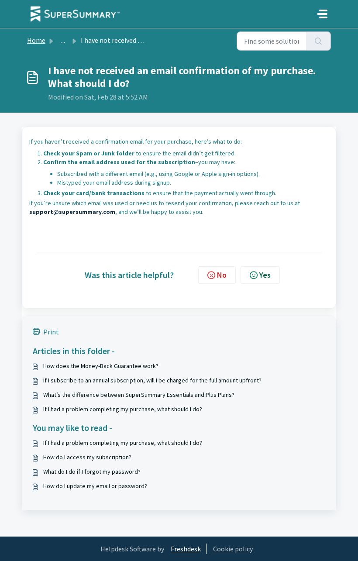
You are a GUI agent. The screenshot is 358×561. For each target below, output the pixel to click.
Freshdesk (186, 548)
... (63, 40)
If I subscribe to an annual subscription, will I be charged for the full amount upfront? (152, 380)
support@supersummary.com (72, 212)
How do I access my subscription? (87, 457)
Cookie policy (233, 548)
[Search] (318, 41)
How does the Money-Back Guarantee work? (100, 366)
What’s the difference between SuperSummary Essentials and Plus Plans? (138, 395)
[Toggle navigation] (322, 14)
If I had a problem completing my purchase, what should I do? (122, 409)
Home (36, 40)
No (222, 275)
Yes (265, 275)
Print (51, 331)
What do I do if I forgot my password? (92, 471)
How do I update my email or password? (95, 486)
